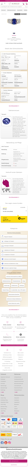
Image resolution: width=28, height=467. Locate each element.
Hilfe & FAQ (7, 368)
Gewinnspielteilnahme (7, 359)
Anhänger (3, 379)
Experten (21, 357)
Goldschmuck (14, 285)
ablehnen (17, 456)
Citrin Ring (3, 404)
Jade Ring (3, 411)
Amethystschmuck (18, 379)
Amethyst (16, 400)
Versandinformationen (7, 366)
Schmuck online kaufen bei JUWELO (14, 276)
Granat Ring (3, 408)
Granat (16, 408)
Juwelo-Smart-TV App (7, 363)
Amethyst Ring (4, 400)
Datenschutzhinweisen (18, 458)
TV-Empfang (7, 361)
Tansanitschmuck (16, 281)
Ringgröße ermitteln (7, 370)
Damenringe (6, 285)
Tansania (16, 86)
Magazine (20, 359)
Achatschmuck (17, 377)
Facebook (2, 442)
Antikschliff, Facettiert (7, 82)
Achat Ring (3, 398)
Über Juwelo (21, 353)
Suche (26, 7)
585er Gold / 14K (6, 63)
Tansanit (4, 76)
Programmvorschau (20, 361)
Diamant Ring (4, 406)
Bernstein (16, 404)
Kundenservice (7, 353)
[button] (1, 3)
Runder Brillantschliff (19, 97)
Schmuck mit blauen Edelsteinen (14, 299)
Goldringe (22, 285)
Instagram (9, 442)
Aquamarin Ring (4, 402)
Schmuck (3, 10)
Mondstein (16, 411)
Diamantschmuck (18, 388)
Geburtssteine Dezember (14, 294)
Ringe (24, 281)
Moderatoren (21, 355)
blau (3, 86)
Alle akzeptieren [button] (14, 461)
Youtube (5, 442)
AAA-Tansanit (17, 76)
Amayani (16, 67)
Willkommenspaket (7, 357)
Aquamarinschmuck (19, 381)
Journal (20, 366)
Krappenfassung (18, 82)
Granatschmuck (18, 390)
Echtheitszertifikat (7, 355)
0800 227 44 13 (7, 340)
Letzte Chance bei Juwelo (14, 303)
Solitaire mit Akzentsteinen (5, 67)
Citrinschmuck (17, 385)
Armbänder (3, 381)
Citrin (15, 406)
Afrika (15, 100)
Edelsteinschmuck (11, 10)
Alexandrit (16, 398)
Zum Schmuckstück (13, 106)
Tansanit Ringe (6, 290)
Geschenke (19, 10)
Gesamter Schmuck (5, 377)
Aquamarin (16, 402)
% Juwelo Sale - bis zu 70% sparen (18, 290)
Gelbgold (16, 60)
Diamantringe (4, 388)
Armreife (3, 383)
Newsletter (20, 363)
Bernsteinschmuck (18, 383)
